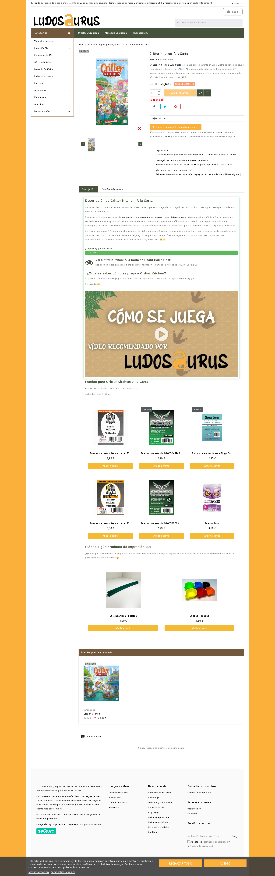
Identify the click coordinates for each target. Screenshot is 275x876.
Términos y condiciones (160, 802)
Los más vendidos (118, 792)
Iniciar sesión (194, 809)
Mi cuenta (192, 813)
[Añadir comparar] (207, 92)
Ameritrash (39, 104)
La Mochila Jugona (43, 76)
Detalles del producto (113, 189)
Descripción (88, 189)
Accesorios (40, 90)
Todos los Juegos (43, 41)
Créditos (152, 832)
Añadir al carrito (180, 93)
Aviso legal (154, 797)
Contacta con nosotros (199, 792)
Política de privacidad (159, 817)
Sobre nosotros (156, 807)
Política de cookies (158, 822)
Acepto (225, 863)
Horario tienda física (158, 827)
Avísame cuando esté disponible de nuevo (175, 127)
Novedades (114, 797)
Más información (38, 871)
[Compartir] (154, 106)
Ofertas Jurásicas (88, 33)
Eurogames (40, 97)
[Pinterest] (175, 106)
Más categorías (42, 111)
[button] (161, 334)
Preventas (39, 83)
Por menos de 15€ (43, 55)
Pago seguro (154, 812)
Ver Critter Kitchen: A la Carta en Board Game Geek (133, 260)
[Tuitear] (165, 106)
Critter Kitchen (92, 714)
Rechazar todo (180, 863)
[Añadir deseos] (200, 92)
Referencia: (156, 59)
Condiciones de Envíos (160, 792)
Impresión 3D (140, 33)
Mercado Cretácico (116, 33)
